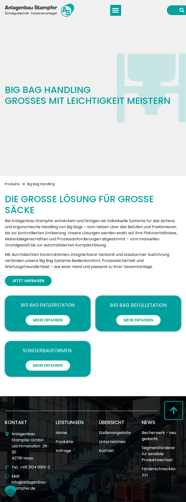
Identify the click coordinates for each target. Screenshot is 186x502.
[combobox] (172, 10)
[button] (115, 10)
